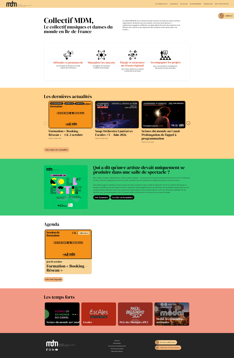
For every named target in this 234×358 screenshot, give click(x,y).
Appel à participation (222, 4)
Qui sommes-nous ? (161, 4)
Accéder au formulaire (122, 197)
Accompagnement (196, 4)
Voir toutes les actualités (56, 149)
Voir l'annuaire (101, 197)
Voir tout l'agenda (53, 279)
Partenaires (117, 343)
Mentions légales (117, 351)
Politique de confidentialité (117, 346)
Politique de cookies (117, 348)
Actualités (184, 4)
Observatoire (208, 4)
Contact (117, 340)
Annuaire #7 (174, 4)
